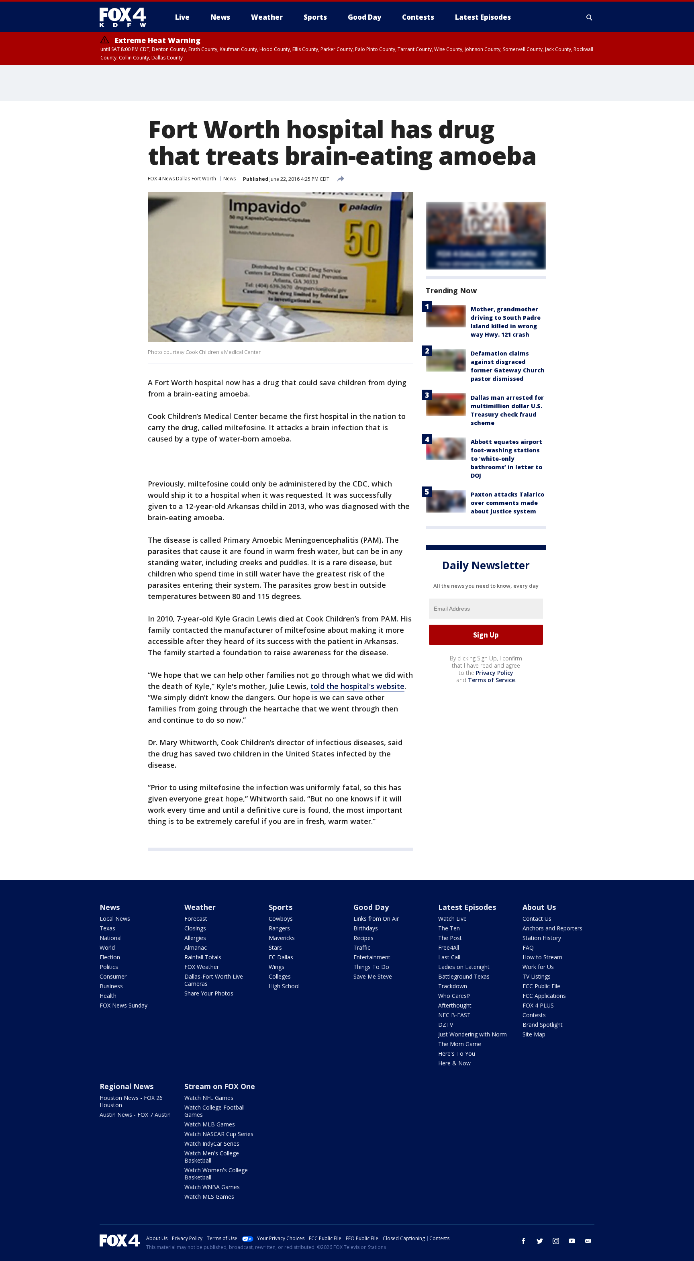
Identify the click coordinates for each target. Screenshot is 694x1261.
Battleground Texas (464, 976)
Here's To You (456, 1053)
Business (111, 986)
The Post (450, 938)
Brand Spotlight (543, 1024)
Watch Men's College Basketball (211, 1156)
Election (110, 957)
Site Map (534, 1034)
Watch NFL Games (208, 1098)
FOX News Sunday (123, 1005)
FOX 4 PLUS (538, 1005)
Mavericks (282, 938)
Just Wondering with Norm (472, 1034)
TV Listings (537, 976)
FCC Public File (541, 986)
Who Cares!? (454, 995)
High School (284, 986)
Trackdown (452, 986)
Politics (109, 967)
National (111, 938)
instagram (555, 1240)
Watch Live (452, 918)
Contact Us (537, 918)
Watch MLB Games (209, 1124)
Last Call (449, 957)
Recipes (363, 938)
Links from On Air (376, 918)
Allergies (195, 938)
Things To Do (371, 967)
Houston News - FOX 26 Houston (131, 1101)
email (588, 1240)
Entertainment (371, 957)
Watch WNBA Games (212, 1187)
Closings (195, 928)
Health (108, 995)
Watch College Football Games (214, 1111)
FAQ (528, 947)
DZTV (445, 1024)
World (107, 947)
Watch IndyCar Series (211, 1143)
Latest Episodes (467, 907)
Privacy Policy (494, 672)
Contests (534, 1015)
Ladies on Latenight (464, 967)
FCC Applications (544, 995)
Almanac (195, 947)
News (229, 178)
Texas (107, 928)
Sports (280, 907)
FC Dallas (281, 957)
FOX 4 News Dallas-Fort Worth (182, 178)
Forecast (195, 918)
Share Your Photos (208, 993)
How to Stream (542, 957)
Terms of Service (491, 680)
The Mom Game (459, 1044)
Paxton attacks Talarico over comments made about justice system (507, 503)
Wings (276, 967)
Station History (542, 938)
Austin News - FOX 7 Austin (135, 1114)
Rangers (279, 928)
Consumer (113, 976)
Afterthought (455, 1005)
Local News (115, 918)
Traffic (361, 947)
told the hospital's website (357, 686)
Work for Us (538, 967)
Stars (275, 947)
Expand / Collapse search (589, 17)
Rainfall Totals (202, 957)
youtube (571, 1240)
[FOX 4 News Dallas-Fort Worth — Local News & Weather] (126, 17)
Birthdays (365, 928)
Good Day (371, 907)
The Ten (449, 928)
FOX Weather (201, 967)
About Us (539, 907)
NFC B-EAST (454, 1015)
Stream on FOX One (219, 1086)
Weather (200, 907)
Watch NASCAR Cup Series (218, 1134)
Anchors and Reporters (552, 928)
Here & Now (454, 1063)
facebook (523, 1240)
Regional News (126, 1086)
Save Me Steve (372, 976)
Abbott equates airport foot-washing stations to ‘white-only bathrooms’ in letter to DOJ (506, 458)
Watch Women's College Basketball (216, 1173)
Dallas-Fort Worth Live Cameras (213, 980)
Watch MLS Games (209, 1196)
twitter (539, 1240)
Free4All (448, 947)
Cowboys (281, 918)
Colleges (280, 976)
